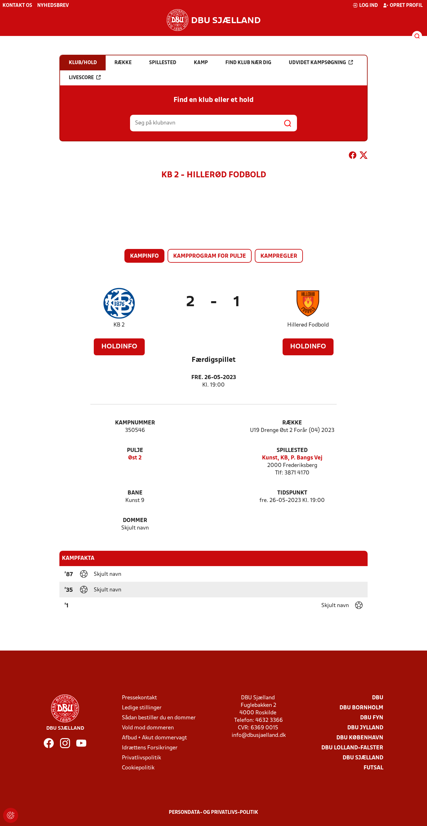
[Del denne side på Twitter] (363, 156)
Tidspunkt (292, 493)
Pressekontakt (139, 698)
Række (292, 423)
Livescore (81, 78)
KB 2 (119, 325)
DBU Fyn (371, 718)
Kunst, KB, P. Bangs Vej (292, 458)
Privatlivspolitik (141, 758)
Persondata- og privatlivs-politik (213, 812)
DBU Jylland (365, 728)
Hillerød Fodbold (308, 325)
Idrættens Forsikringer (150, 748)
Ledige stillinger (142, 708)
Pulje (135, 450)
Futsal (373, 768)
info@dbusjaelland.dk (259, 735)
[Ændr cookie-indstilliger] (10, 815)
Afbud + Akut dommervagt (154, 738)
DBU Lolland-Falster (352, 748)
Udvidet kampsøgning (317, 63)
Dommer (135, 520)
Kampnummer (135, 423)
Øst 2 (135, 458)
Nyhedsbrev (53, 5)
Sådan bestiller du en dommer (159, 718)
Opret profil (406, 5)
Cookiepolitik (138, 768)
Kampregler (278, 256)
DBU (377, 698)
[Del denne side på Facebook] (352, 156)
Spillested (292, 450)
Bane (135, 493)
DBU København (359, 738)
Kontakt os (17, 5)
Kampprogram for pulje (209, 256)
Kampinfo (144, 256)
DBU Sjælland (363, 758)
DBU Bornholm (361, 708)
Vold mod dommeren (148, 728)
